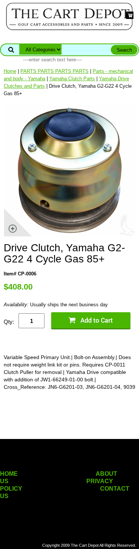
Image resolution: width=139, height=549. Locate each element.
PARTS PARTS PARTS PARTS (54, 71)
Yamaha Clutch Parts (72, 78)
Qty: (9, 322)
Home (10, 71)
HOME (9, 474)
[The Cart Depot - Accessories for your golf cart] (69, 16)
